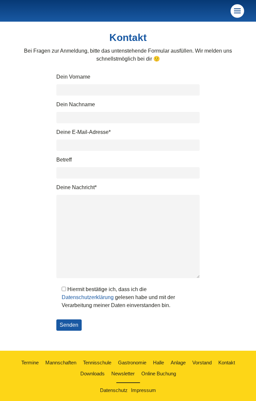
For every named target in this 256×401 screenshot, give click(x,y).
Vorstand (202, 362)
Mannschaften (60, 362)
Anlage (178, 362)
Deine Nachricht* (76, 187)
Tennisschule (97, 362)
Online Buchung (158, 373)
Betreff (64, 160)
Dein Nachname (75, 104)
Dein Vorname (73, 77)
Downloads (92, 373)
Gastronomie (132, 362)
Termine (30, 362)
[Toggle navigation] (237, 11)
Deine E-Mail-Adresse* (83, 132)
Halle (158, 362)
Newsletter (123, 373)
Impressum (143, 390)
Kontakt (226, 362)
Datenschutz (114, 390)
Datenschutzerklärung (88, 297)
